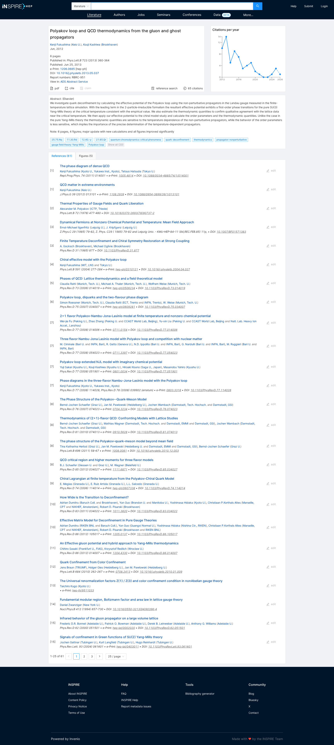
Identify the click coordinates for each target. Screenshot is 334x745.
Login (324, 6)
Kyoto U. (200, 502)
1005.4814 (126, 175)
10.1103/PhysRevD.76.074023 (157, 409)
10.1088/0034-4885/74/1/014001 (166, 175)
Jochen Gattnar (69, 642)
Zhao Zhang (96, 321)
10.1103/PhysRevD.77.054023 (157, 352)
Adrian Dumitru (69, 502)
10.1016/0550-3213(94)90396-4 (135, 609)
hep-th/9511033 (83, 590)
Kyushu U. (80, 367)
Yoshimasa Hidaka (181, 502)
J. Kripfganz (114, 227)
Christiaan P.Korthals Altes (224, 502)
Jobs (141, 15)
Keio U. (76, 44)
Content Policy (77, 700)
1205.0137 (120, 534)
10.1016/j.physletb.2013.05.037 (77, 73)
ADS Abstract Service (74, 81)
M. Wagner (117, 465)
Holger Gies (95, 567)
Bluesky (253, 700)
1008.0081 (119, 450)
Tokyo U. (148, 171)
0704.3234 (120, 409)
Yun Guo (124, 502)
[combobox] (172, 6)
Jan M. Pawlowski (115, 404)
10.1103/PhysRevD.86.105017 (157, 534)
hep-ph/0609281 (124, 306)
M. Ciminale (67, 344)
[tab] (62, 156)
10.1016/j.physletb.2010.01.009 (161, 571)
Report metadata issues (136, 706)
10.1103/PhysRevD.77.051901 (157, 371)
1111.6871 (120, 469)
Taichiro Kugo (68, 586)
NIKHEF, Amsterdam (84, 506)
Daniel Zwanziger (71, 604)
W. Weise (169, 302)
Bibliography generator (199, 693)
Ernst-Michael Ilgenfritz (74, 227)
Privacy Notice (77, 706)
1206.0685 (67, 68)
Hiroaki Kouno (131, 367)
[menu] (299, 6)
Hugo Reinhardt (145, 642)
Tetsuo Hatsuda (131, 171)
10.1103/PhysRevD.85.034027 (157, 469)
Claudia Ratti (68, 283)
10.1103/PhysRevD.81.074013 (157, 432)
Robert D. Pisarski (111, 506)
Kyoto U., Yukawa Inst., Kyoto (100, 171)
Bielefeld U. (133, 465)
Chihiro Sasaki (69, 548)
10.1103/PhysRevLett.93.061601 (170, 646)
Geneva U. (124, 344)
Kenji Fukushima (60, 44)
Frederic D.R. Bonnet (73, 623)
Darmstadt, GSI (222, 404)
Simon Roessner (70, 302)
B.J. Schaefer (68, 465)
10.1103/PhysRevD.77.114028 (211, 390)
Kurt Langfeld (107, 642)
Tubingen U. (88, 642)
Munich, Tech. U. (88, 283)
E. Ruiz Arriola (99, 483)
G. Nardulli (188, 344)
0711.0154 (120, 329)
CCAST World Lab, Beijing (140, 321)
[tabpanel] (167, 412)
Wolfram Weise (157, 283)
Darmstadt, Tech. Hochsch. (189, 404)
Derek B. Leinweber (160, 623)
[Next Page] (99, 656)
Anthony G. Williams (203, 623)
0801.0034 (120, 371)
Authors (119, 15)
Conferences (192, 15)
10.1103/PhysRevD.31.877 (121, 250)
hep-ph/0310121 (127, 269)
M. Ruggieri (234, 344)
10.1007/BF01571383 (231, 231)
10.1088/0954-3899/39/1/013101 (156, 194)
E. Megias (66, 483)
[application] (248, 59)
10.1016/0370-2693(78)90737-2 (132, 213)
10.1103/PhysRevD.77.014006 (157, 329)
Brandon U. (139, 502)
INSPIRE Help (129, 700)
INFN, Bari (97, 344)
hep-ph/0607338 (124, 488)
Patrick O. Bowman (117, 623)
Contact (254, 712)
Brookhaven (109, 44)
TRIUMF (81, 567)
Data (217, 15)
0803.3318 (173, 390)
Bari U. (80, 344)
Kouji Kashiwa (91, 44)
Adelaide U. (95, 623)
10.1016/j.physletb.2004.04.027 (168, 269)
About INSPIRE (77, 693)
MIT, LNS (88, 265)
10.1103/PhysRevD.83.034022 (157, 511)
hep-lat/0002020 (124, 627)
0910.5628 (120, 432)
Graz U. (96, 404)
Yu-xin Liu (165, 321)
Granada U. (81, 483)
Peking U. (80, 321)
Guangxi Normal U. (142, 525)
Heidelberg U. (136, 404)
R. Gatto (111, 344)
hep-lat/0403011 (128, 646)
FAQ (123, 693)
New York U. (91, 604)
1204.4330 (120, 553)
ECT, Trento (130, 302)
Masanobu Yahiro (174, 367)
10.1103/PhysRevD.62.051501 (164, 627)
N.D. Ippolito (142, 344)
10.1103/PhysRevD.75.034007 (165, 306)
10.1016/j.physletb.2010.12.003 (157, 450)
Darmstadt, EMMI (177, 423)
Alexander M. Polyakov (74, 208)
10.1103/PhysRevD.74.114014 (165, 488)
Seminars (163, 15)
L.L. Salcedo (134, 483)
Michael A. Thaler (112, 283)
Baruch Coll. (87, 502)
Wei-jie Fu (66, 321)
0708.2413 (123, 571)
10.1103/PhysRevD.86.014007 (157, 553)
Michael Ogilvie (103, 246)
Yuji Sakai (66, 367)
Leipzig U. (97, 227)
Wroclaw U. (135, 548)
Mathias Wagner (114, 423)
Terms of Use (76, 712)
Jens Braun (67, 567)
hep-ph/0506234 (124, 288)
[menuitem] (294, 6)
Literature (94, 15)
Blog (251, 693)
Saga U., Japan (151, 367)
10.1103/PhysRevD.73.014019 (165, 288)
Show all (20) (116, 144)
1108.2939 (116, 194)
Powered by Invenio (65, 739)
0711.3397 (120, 352)
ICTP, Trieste (99, 208)
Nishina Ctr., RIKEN (194, 525)
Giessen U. (85, 465)
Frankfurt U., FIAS (90, 548)
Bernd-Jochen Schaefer (75, 404)
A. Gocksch (67, 246)
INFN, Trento (152, 302)
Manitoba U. (159, 502)
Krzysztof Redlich (115, 548)
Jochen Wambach (159, 404)
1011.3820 (120, 511)
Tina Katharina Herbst (73, 446)
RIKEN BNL (87, 525)
